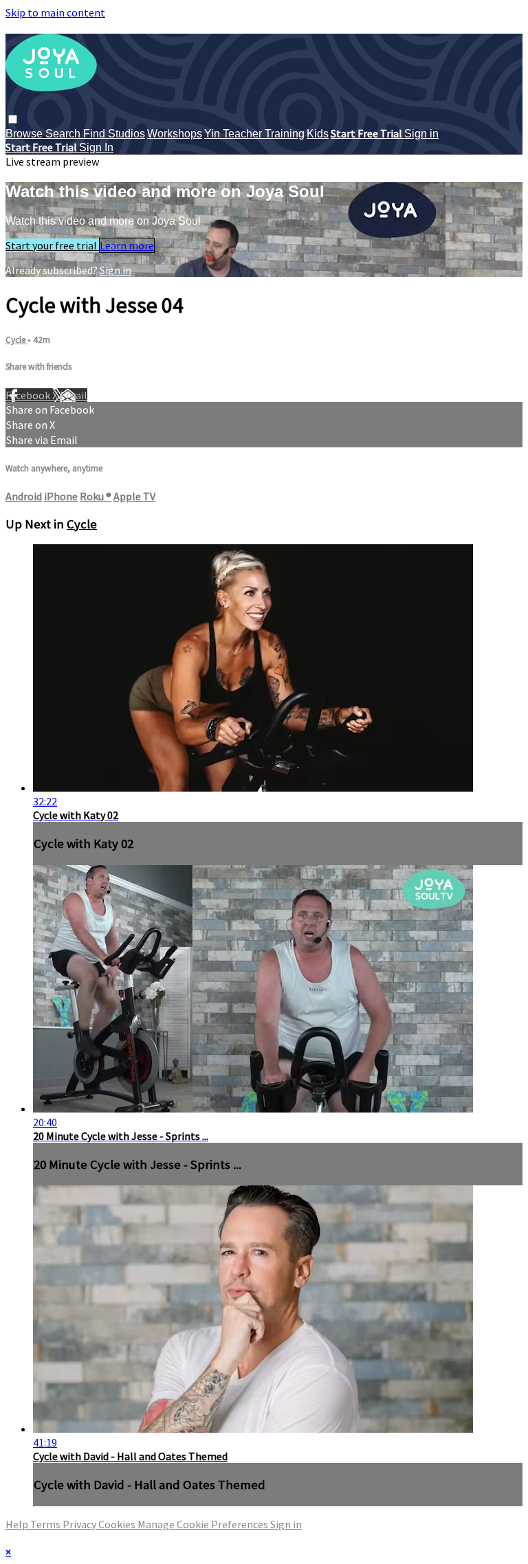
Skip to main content (55, 12)
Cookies (118, 1524)
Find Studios (114, 133)
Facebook (29, 395)
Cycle (17, 340)
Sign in (421, 133)
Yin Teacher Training (254, 133)
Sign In (96, 147)
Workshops (174, 133)
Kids (318, 133)
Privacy (80, 1524)
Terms (46, 1524)
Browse (25, 133)
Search (64, 133)
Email (73, 395)
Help (18, 1524)
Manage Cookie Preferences (204, 1524)
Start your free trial (52, 245)
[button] (12, 119)
